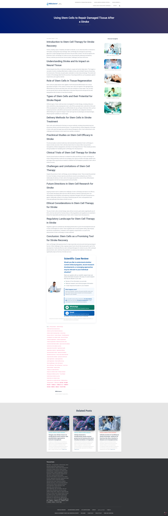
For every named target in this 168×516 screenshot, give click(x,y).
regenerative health (61, 348)
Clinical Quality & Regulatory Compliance (102, 5)
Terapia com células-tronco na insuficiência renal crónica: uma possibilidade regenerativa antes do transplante (58, 437)
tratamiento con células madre (53, 378)
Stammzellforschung (59, 361)
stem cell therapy (50, 365)
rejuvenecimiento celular (52, 352)
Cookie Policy (90, 513)
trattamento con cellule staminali (53, 380)
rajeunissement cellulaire (65, 343)
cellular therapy (60, 326)
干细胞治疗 (53, 384)
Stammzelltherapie (51, 363)
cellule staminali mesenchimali (53, 328)
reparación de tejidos (62, 352)
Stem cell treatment (58, 365)
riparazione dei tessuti (62, 356)
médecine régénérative (51, 339)
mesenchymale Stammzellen (53, 343)
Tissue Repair (62, 373)
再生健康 (66, 382)
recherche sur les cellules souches (54, 346)
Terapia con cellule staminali (53, 369)
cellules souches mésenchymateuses (55, 330)
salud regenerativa (50, 358)
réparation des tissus (51, 354)
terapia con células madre (52, 371)
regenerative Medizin (61, 350)
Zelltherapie (56, 382)
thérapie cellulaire (61, 371)
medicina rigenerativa (51, 341)
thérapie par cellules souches (53, 373)
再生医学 (49, 384)
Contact (115, 5)
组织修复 (49, 386)
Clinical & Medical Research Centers (101, 2)
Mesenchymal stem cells (61, 341)
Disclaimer (83, 513)
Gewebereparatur (65, 335)
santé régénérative (50, 361)
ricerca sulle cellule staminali (62, 354)
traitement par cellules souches (53, 376)
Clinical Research (116, 2)
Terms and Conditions (108, 513)
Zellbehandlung (64, 380)
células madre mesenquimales (53, 333)
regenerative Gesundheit (52, 348)
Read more (64, 449)
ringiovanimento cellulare (52, 356)
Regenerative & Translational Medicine (83, 2)
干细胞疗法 (109, 509)
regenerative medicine (51, 350)
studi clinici (65, 365)
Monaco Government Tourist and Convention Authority (67, 513)
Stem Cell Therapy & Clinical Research (57, 432)
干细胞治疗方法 (60, 384)
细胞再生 (53, 386)
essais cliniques (58, 335)
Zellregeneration (50, 382)
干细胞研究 (66, 384)
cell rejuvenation (52, 326)
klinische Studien (64, 337)
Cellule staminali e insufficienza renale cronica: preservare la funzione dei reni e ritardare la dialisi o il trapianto (84, 437)
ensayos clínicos (50, 335)
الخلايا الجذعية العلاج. (101, 509)
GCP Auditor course (85, 509)
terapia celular (57, 367)
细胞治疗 (57, 386)
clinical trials (62, 333)
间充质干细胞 (62, 386)
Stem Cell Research (61, 509)
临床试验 (61, 382)
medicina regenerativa (61, 339)
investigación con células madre (53, 337)
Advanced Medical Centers (73, 509)
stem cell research (59, 363)
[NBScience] (54, 4)
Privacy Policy (98, 513)
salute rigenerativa (59, 358)
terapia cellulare (50, 367)
